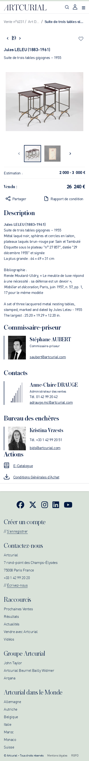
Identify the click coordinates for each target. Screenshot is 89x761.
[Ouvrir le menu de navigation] (83, 7)
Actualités (11, 624)
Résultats (11, 616)
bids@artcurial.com (45, 447)
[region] (44, 102)
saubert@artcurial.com (48, 356)
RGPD (74, 755)
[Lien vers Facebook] (20, 504)
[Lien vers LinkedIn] (55, 504)
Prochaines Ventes (18, 608)
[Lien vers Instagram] (44, 504)
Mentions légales (57, 755)
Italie (7, 724)
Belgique (11, 716)
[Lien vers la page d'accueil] (25, 7)
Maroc (9, 731)
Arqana (9, 678)
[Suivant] (70, 153)
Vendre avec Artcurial (21, 631)
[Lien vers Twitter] (33, 504)
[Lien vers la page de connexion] (75, 7)
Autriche (10, 709)
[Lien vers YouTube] (68, 504)
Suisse (9, 747)
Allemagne (12, 701)
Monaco (10, 739)
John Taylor (13, 662)
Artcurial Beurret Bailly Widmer (29, 670)
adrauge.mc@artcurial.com (51, 402)
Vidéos (9, 639)
